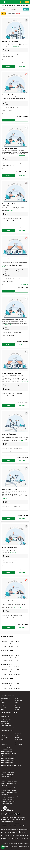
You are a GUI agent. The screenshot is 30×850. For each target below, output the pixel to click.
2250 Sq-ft (7, 275)
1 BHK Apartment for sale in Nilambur (11, 658)
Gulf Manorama (22, 819)
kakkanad (17, 737)
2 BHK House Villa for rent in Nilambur (11, 674)
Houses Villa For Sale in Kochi (7, 771)
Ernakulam (3, 704)
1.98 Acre (7, 556)
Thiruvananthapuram (5, 698)
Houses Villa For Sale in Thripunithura (9, 781)
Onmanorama (21, 817)
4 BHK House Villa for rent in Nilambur (11, 669)
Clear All (18, 13)
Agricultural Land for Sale (9, 489)
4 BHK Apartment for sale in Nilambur (11, 655)
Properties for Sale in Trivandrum (8, 753)
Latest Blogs (10, 823)
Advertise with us (21, 825)
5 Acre (6, 214)
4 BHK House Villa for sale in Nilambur (11, 641)
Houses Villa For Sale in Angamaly (8, 783)
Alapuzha (3, 700)
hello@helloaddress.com (16, 839)
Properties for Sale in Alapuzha (8, 760)
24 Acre (7, 50)
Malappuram (18, 705)
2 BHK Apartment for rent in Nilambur (11, 688)
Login (27, 2)
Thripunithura (18, 743)
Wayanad (17, 707)
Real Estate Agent (5, 794)
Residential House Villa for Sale (11, 259)
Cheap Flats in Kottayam (6, 725)
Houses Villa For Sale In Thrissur (8, 774)
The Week (11, 821)
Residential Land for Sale (9, 95)
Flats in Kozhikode (5, 723)
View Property (16, 46)
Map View (26, 9)
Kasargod (17, 709)
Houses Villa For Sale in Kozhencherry (9, 796)
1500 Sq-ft (7, 389)
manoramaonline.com (15, 844)
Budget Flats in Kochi (5, 716)
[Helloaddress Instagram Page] (6, 814)
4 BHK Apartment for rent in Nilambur (11, 683)
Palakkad (3, 705)
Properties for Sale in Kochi (7, 751)
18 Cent (7, 329)
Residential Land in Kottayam (7, 772)
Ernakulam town (19, 734)
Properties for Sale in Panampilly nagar (9, 757)
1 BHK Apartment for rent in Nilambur (11, 686)
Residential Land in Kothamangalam (9, 787)
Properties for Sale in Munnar (7, 762)
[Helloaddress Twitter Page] (3, 814)
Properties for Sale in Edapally (7, 758)
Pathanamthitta (18, 700)
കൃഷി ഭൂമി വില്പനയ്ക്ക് (9, 434)
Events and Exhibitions (6, 825)
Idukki (16, 702)
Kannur (2, 709)
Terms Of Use (15, 848)
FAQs (20, 848)
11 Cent (6, 159)
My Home (14, 825)
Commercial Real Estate (6, 803)
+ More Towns (18, 744)
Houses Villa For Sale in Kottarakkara (9, 792)
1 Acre (6, 104)
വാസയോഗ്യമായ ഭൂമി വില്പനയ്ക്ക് (12, 320)
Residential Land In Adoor (6, 799)
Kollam (16, 698)
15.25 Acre (7, 502)
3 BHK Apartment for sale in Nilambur (11, 653)
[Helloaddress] (4, 2)
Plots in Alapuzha (5, 721)
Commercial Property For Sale (8, 801)
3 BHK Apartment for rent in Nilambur (11, 681)
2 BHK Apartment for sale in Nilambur (11, 660)
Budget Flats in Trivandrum (7, 718)
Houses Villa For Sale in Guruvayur (8, 789)
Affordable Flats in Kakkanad (7, 719)
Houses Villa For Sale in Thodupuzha (9, 797)
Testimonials (18, 823)
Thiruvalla (3, 743)
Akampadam (11, 13)
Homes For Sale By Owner (6, 776)
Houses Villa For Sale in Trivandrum (9, 769)
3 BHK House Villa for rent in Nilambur (11, 667)
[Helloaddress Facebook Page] (1, 814)
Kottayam (3, 702)
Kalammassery (18, 739)
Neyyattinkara (4, 744)
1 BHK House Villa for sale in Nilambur (11, 644)
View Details (22, 66)
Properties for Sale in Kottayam (8, 755)
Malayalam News (13, 817)
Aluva (16, 735)
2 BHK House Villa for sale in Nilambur (11, 646)
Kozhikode (3, 707)
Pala (2, 741)
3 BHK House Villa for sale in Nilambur (11, 639)
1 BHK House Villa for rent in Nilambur (11, 672)
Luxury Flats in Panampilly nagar (8, 727)
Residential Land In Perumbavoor (8, 790)
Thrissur (17, 704)
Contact (8, 66)
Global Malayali (4, 821)
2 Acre (6, 444)
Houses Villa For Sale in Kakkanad (8, 778)
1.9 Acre (7, 611)
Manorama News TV (5, 819)
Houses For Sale (4, 785)
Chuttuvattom (14, 819)
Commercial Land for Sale (10, 41)
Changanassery (4, 737)
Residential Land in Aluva (6, 780)
